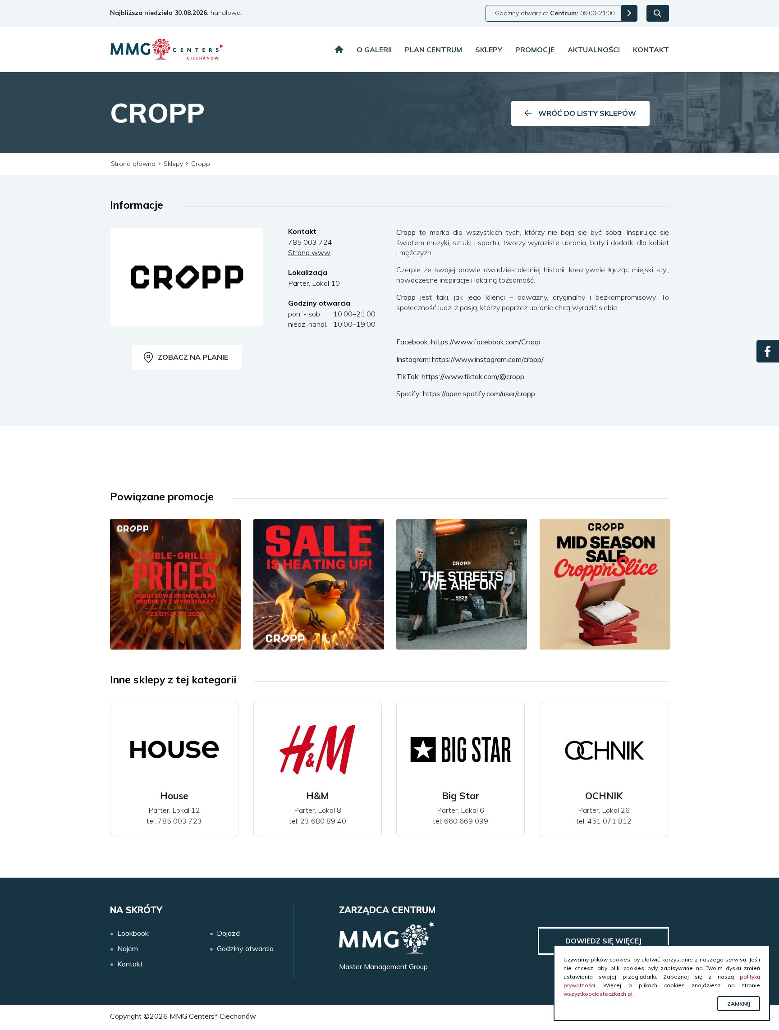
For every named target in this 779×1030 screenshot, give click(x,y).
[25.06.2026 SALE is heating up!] (318, 584)
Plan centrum (433, 49)
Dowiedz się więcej (603, 940)
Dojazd (228, 933)
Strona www (309, 252)
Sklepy (488, 49)
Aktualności (594, 49)
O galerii (374, 49)
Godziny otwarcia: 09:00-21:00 (554, 13)
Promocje (534, 49)
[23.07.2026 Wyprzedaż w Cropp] (175, 584)
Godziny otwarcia (245, 948)
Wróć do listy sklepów (587, 113)
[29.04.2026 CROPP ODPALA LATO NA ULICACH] (461, 584)
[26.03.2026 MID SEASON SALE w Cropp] (605, 584)
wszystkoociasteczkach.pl (598, 993)
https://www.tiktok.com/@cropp (473, 376)
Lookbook (133, 933)
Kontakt (651, 49)
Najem (127, 948)
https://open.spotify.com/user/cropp (479, 393)
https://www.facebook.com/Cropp (486, 341)
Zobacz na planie (193, 357)
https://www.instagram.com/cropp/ (488, 359)
